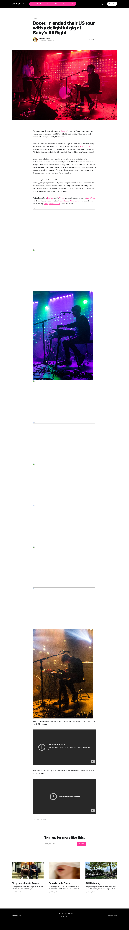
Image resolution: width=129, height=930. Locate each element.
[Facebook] (56, 913)
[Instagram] (72, 913)
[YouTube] (69, 913)
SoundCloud (90, 198)
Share (93, 39)
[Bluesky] (59, 913)
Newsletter (40, 4)
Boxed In (64, 131)
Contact (65, 4)
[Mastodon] (66, 913)
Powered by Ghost (112, 915)
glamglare (18, 4)
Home (32, 4)
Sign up (62, 916)
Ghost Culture (75, 201)
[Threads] (62, 913)
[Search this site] (97, 3)
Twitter (61, 198)
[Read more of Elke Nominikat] (35, 39)
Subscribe (112, 4)
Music (35, 19)
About (73, 4)
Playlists (49, 4)
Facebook (50, 198)
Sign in (103, 4)
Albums (57, 4)
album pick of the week (52, 203)
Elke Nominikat (44, 38)
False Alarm (63, 201)
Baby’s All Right (86, 146)
